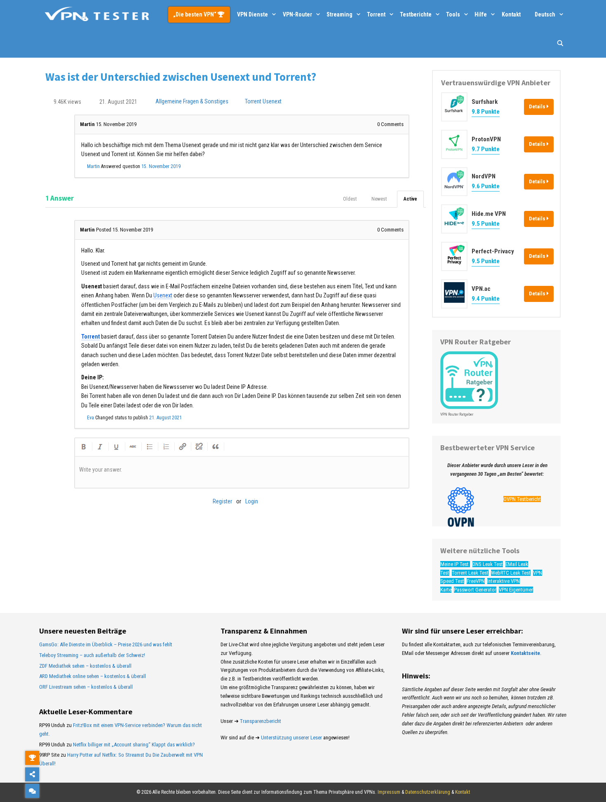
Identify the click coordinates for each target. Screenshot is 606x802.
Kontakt (511, 14)
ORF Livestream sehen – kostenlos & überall (86, 687)
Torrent (376, 14)
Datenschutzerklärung (427, 792)
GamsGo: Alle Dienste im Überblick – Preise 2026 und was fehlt (105, 644)
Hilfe (480, 14)
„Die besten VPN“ (195, 14)
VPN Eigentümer (516, 590)
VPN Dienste (252, 14)
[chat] (32, 791)
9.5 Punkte (486, 223)
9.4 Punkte (486, 298)
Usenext (272, 101)
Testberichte (416, 14)
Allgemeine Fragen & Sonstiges (191, 101)
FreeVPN (476, 581)
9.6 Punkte (486, 186)
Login (251, 501)
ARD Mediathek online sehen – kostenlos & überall (92, 676)
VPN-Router (297, 14)
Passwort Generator (475, 590)
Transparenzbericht (260, 721)
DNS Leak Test (487, 564)
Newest (379, 199)
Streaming (339, 14)
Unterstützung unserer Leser (291, 737)
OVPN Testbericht (522, 499)
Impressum (389, 792)
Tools (453, 14)
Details (538, 106)
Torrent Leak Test (470, 573)
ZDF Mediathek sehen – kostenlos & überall (85, 666)
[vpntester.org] (97, 14)
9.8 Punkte (486, 111)
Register (222, 501)
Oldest (350, 199)
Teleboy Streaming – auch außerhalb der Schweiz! (92, 655)
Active (410, 199)
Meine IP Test (455, 564)
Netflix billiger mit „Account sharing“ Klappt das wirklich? (134, 744)
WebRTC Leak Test (511, 573)
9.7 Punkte (486, 149)
